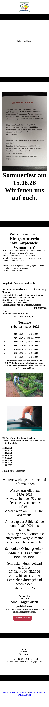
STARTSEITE (9, 692)
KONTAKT (22, 692)
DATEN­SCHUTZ (37, 692)
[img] (24, 7)
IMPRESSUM (24, 695)
